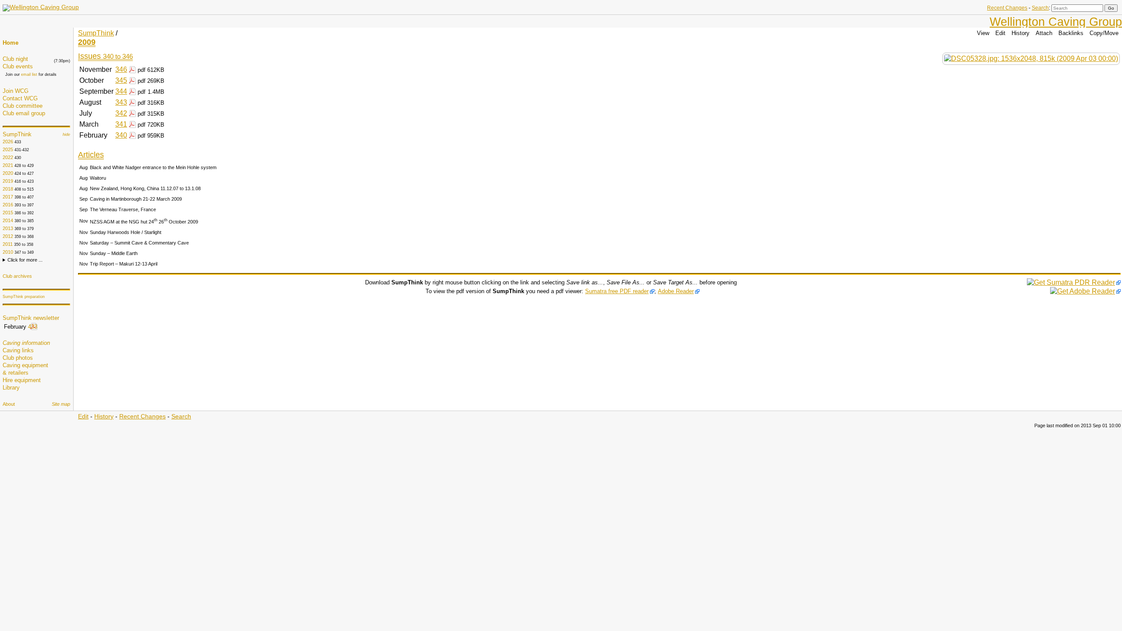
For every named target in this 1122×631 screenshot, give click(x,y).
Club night (15, 59)
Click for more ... (25, 259)
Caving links (18, 350)
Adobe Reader (676, 291)
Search (1040, 8)
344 (121, 91)
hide (66, 134)
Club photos (18, 357)
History (1021, 33)
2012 (8, 236)
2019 (8, 181)
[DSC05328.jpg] (1031, 58)
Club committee (23, 106)
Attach (1044, 33)
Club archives (17, 276)
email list (29, 74)
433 (32, 326)
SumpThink (17, 134)
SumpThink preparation (24, 296)
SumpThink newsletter (31, 318)
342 (121, 113)
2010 (8, 252)
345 (121, 80)
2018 (8, 188)
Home (10, 42)
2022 (8, 157)
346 (121, 69)
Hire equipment (22, 380)
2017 (8, 196)
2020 (8, 173)
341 (121, 124)
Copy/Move (1104, 33)
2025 (8, 149)
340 (121, 135)
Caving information (26, 343)
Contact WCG (20, 98)
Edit (1000, 33)
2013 (8, 228)
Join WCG (15, 91)
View (983, 33)
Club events (18, 66)
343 (121, 102)
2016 (8, 204)
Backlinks (1070, 33)
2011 (8, 244)
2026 (8, 141)
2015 (8, 212)
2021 (8, 165)
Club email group (24, 113)
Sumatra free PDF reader (617, 291)
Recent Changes (1007, 8)
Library (11, 387)
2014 (8, 220)
